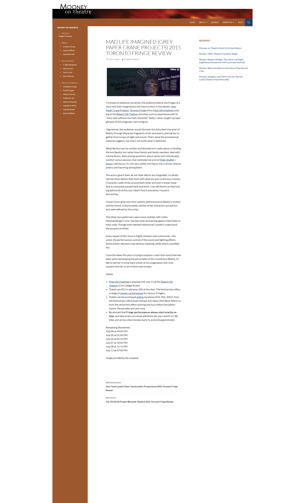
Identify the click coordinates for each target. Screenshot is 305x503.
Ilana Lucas (67, 72)
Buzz (240, 22)
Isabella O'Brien (69, 105)
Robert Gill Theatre (126, 114)
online (140, 296)
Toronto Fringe (138, 110)
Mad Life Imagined (163, 110)
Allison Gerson (69, 94)
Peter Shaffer (167, 159)
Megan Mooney (65, 36)
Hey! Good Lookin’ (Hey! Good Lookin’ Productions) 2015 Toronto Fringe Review (142, 386)
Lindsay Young (69, 46)
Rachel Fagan (68, 90)
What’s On (227, 22)
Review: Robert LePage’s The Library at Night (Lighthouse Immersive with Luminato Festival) (222, 61)
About (202, 22)
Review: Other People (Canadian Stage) (218, 53)
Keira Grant (68, 68)
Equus (109, 163)
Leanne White (69, 50)
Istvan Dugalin (131, 59)
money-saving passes (131, 293)
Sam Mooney (68, 76)
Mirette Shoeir (69, 109)
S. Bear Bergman (70, 64)
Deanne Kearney (70, 102)
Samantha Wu (69, 54)
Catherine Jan (69, 98)
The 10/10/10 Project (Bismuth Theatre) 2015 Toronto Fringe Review (139, 400)
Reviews (215, 22)
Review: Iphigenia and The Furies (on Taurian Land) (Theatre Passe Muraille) (221, 78)
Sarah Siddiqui (69, 113)
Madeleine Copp (70, 86)
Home (192, 22)
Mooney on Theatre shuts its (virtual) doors (220, 48)
